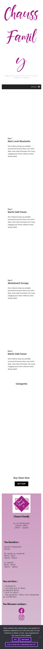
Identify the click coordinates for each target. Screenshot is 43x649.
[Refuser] (40, 637)
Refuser (25, 639)
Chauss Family (21, 38)
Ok (15, 639)
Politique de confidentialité (21, 644)
